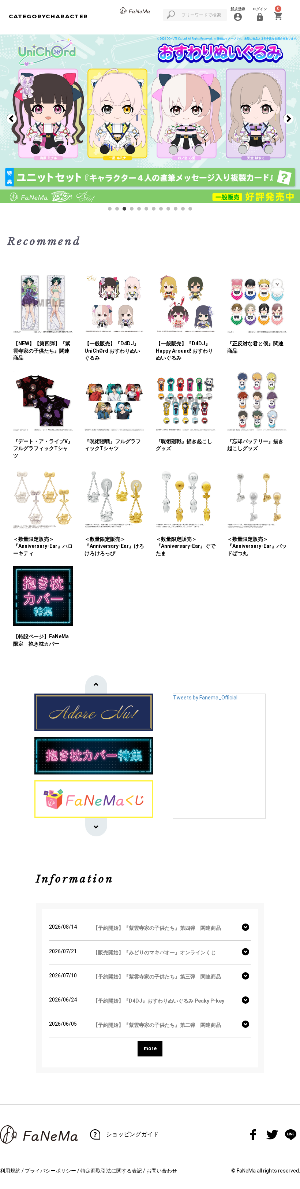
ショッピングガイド (132, 1134)
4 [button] (133, 210)
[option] (150, 118)
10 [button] (177, 210)
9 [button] (170, 210)
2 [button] (119, 210)
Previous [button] (12, 119)
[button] (96, 684)
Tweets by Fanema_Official (205, 698)
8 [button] (162, 210)
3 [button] (126, 210)
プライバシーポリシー (50, 1171)
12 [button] (192, 210)
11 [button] (184, 210)
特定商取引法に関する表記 (111, 1171)
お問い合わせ (161, 1171)
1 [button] (111, 210)
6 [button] (148, 210)
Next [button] (288, 119)
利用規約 (10, 1171)
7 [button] (155, 210)
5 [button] (141, 210)
